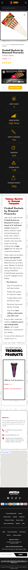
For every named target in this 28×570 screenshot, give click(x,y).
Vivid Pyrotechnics (16, 389)
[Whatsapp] (20, 498)
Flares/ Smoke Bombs (9, 523)
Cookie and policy (17, 535)
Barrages (15, 517)
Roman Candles (19, 520)
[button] (24, 15)
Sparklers (18, 523)
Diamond (5, 55)
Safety (3, 532)
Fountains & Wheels (9, 520)
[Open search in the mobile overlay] (14, 8)
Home (3, 44)
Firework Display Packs (11, 513)
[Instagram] (12, 498)
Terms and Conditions (12, 532)
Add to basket (15, 87)
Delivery (9, 535)
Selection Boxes (7, 517)
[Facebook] (8, 498)
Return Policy (23, 532)
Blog (23, 523)
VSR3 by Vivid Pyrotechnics (14, 380)
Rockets (8, 44)
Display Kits (22, 517)
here (15, 338)
